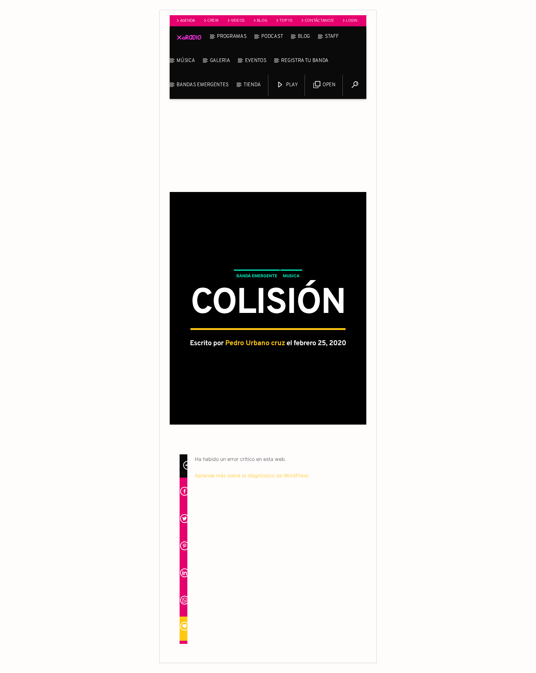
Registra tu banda (304, 61)
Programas (231, 36)
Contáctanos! (319, 20)
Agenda (187, 20)
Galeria (220, 61)
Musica (291, 275)
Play (291, 85)
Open (328, 85)
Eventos (255, 61)
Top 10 (285, 20)
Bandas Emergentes (202, 85)
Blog (262, 20)
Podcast (272, 36)
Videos (238, 20)
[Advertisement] (268, 145)
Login (351, 20)
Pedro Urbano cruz (255, 343)
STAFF (331, 36)
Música (185, 61)
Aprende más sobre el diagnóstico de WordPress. (252, 475)
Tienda (252, 85)
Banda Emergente (256, 275)
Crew (213, 20)
